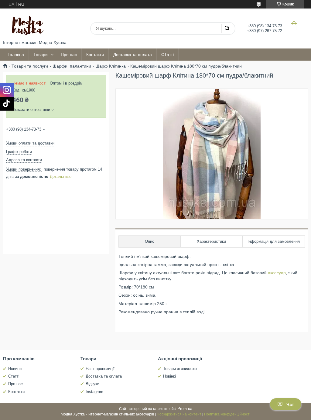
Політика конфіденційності (227, 414)
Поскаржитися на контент (179, 414)
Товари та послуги (30, 66)
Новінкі (169, 376)
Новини (15, 368)
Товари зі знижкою (180, 368)
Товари (40, 54)
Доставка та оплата (132, 54)
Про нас (69, 54)
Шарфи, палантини (72, 66)
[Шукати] (226, 28)
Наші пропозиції (100, 368)
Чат (290, 404)
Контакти (95, 54)
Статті (13, 376)
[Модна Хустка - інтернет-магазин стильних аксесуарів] (26, 24)
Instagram (94, 391)
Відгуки (92, 384)
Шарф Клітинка (110, 66)
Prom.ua (184, 408)
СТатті (167, 54)
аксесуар (277, 272)
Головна (16, 54)
